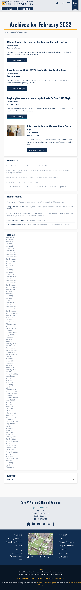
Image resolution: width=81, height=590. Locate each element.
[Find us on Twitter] (44, 525)
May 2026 (9, 244)
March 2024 (10, 274)
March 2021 (10, 341)
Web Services (59, 578)
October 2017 (11, 419)
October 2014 (11, 450)
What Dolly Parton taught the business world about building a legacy (30, 166)
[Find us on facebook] (53, 525)
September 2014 (12, 452)
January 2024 (10, 278)
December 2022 (11, 307)
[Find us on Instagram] (49, 525)
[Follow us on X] (44, 557)
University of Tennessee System (46, 582)
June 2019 (9, 380)
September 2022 (12, 313)
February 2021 (11, 344)
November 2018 (11, 393)
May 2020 (9, 363)
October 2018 (11, 396)
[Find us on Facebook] (52, 557)
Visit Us (9, 8)
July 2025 (9, 263)
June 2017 (9, 428)
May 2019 (9, 383)
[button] (63, 3)
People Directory (66, 546)
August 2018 (10, 400)
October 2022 (11, 311)
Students (18, 535)
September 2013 (12, 458)
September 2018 (12, 398)
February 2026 (11, 250)
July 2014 (9, 454)
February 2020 (11, 370)
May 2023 (9, 296)
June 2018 (9, 404)
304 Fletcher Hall (40, 508)
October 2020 (11, 352)
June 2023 (9, 294)
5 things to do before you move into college (22, 182)
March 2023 (10, 300)
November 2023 (11, 283)
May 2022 (9, 318)
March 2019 (10, 387)
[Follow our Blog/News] (32, 557)
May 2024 (9, 270)
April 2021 (9, 339)
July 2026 (9, 239)
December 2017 (11, 415)
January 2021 (10, 346)
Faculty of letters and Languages (18, 213)
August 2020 (10, 357)
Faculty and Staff (15, 538)
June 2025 (9, 265)
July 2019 (9, 378)
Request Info (25, 8)
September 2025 (12, 261)
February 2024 (11, 276)
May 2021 (9, 337)
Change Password (66, 542)
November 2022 (11, 309)
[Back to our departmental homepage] (28, 557)
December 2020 (11, 348)
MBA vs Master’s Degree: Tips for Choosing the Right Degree (37, 42)
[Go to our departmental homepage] (29, 525)
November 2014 (11, 448)
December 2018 (11, 391)
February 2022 (11, 324)
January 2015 (10, 443)
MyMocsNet (64, 535)
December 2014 (11, 445)
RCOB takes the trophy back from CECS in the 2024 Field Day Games (48, 225)
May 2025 (9, 268)
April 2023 (9, 298)
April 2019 (9, 385)
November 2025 (11, 257)
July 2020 (9, 359)
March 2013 (10, 465)
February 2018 (11, 413)
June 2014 (9, 456)
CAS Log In (63, 557)
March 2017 (10, 435)
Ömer (8, 202)
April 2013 (9, 463)
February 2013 (11, 467)
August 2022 (10, 315)
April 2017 (9, 432)
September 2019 (12, 374)
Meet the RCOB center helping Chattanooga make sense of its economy (32, 177)
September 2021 (12, 333)
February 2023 (11, 302)
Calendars (63, 550)
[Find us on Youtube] (40, 557)
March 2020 (10, 367)
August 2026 (10, 237)
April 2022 (9, 320)
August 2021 (10, 335)
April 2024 (9, 272)
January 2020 (10, 372)
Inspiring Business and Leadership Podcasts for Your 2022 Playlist (39, 98)
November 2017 (11, 417)
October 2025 (11, 259)
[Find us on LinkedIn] (33, 525)
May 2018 (9, 406)
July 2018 (9, 402)
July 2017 (9, 426)
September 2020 (12, 354)
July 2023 (9, 291)
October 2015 (11, 439)
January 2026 (10, 252)
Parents (18, 546)
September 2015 (12, 441)
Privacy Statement (36, 578)
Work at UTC (64, 553)
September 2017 (12, 422)
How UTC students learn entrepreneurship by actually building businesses (39, 202)
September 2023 (12, 287)
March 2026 (10, 248)
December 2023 (11, 281)
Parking (19, 550)
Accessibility (49, 578)
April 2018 (9, 409)
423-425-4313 (41, 516)
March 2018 (10, 411)
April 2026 (9, 246)
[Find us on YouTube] (39, 525)
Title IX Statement (22, 578)
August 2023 (10, 289)
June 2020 (9, 361)
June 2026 (9, 242)
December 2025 (11, 255)
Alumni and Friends (14, 542)
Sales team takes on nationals (37, 220)
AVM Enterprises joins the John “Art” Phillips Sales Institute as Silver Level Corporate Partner (38, 187)
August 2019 (10, 376)
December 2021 (11, 328)
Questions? (40, 570)
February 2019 (11, 389)
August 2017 (10, 424)
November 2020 (12, 350)
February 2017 (11, 437)
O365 (61, 538)
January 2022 (10, 326)
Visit (20, 560)
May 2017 (9, 430)
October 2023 (11, 285)
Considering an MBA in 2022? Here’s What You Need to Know (36, 70)
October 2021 (11, 331)
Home (6, 32)
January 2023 (10, 304)
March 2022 (10, 322)
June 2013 (9, 461)
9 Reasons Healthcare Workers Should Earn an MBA (49, 127)
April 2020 (9, 365)
